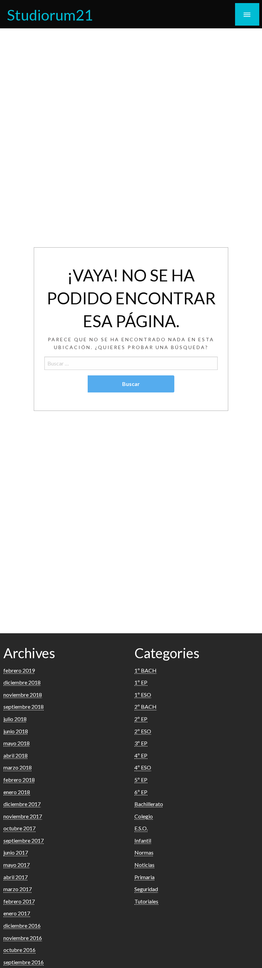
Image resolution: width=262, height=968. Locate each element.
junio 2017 (15, 852)
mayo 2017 (16, 864)
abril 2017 (15, 877)
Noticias (144, 864)
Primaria (144, 877)
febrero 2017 (19, 901)
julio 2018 (15, 719)
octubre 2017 (19, 828)
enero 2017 (16, 913)
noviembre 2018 (22, 694)
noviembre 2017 (22, 816)
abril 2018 (15, 755)
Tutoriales (146, 901)
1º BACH (145, 670)
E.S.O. (141, 828)
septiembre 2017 (23, 840)
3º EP (140, 743)
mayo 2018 (16, 743)
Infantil (142, 840)
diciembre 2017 (22, 804)
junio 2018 (15, 731)
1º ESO (142, 694)
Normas (144, 852)
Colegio (143, 816)
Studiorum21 (50, 15)
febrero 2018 (19, 779)
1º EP (140, 682)
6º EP (140, 792)
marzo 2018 (17, 767)
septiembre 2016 (23, 962)
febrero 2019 (19, 670)
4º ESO (142, 767)
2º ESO (142, 731)
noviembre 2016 (22, 938)
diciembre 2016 (22, 925)
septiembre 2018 (23, 706)
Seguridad (146, 889)
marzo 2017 (17, 889)
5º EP (140, 779)
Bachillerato (148, 804)
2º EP (140, 719)
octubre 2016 (19, 949)
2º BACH (145, 706)
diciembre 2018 (22, 682)
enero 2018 (16, 792)
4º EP (140, 755)
